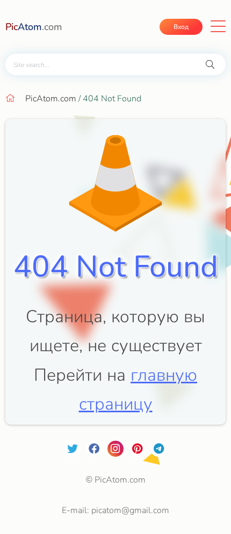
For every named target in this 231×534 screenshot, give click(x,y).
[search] (210, 65)
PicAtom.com (50, 99)
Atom (33, 26)
